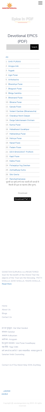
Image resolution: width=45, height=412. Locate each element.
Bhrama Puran (16, 102)
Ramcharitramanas (18, 179)
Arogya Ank (13, 66)
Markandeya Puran (18, 133)
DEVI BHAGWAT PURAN (21, 152)
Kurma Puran (15, 124)
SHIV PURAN (14, 61)
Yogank (11, 70)
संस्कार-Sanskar (8, 331)
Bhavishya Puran (15, 84)
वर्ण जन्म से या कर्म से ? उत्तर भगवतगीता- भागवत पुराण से (22, 350)
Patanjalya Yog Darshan (20, 165)
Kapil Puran (14, 156)
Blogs (4, 313)
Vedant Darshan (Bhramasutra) (23, 111)
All (7, 57)
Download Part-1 (22, 199)
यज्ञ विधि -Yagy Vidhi (10, 347)
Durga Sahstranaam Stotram (22, 120)
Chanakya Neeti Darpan (20, 115)
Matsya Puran (16, 138)
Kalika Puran (15, 161)
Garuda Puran (15, 106)
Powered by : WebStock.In (22, 408)
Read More (7, 284)
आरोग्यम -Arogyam (9, 339)
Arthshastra (13, 79)
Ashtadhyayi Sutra (18, 170)
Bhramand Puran (15, 97)
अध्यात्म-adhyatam (9, 335)
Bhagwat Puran (15, 88)
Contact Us (7, 317)
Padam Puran (15, 147)
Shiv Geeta (14, 174)
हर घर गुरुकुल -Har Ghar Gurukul (15, 328)
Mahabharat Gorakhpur (19, 129)
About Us (6, 309)
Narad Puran (15, 143)
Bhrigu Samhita (14, 93)
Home (4, 305)
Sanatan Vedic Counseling (13, 354)
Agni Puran (13, 75)
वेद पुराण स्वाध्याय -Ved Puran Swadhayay (18, 343)
